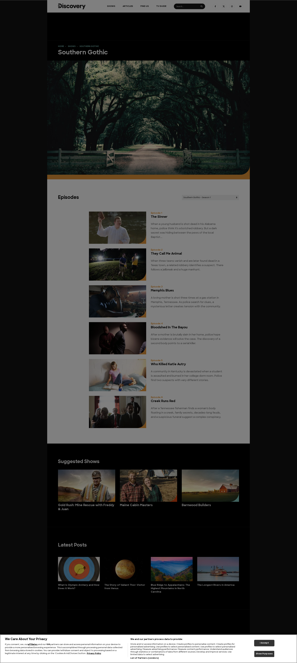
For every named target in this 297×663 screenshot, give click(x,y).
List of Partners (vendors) (144, 658)
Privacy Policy (94, 654)
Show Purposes (264, 654)
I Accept (264, 643)
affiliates (33, 644)
